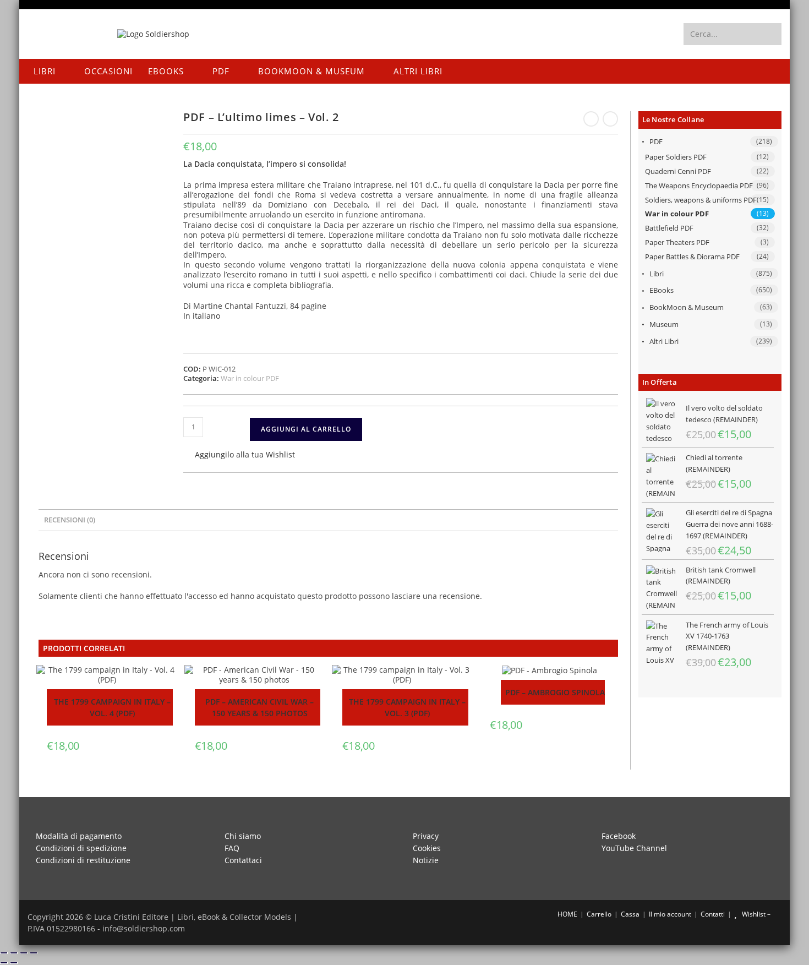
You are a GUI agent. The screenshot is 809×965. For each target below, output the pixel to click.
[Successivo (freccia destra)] (14, 963)
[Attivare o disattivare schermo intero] (14, 953)
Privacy (426, 836)
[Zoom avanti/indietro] (4, 953)
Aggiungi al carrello (306, 429)
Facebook (619, 836)
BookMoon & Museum (686, 307)
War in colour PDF (677, 214)
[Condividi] (24, 953)
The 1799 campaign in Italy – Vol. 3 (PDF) (407, 707)
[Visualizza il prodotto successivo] (610, 119)
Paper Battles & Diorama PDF (692, 256)
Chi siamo (243, 836)
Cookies (427, 848)
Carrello (599, 914)
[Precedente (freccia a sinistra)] (4, 963)
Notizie (426, 860)
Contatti (713, 914)
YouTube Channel (634, 848)
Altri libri (664, 341)
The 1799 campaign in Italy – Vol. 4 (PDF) (112, 707)
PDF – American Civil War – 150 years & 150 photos (259, 707)
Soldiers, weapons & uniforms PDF (701, 200)
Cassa (630, 914)
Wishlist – (755, 914)
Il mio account (670, 914)
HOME (566, 914)
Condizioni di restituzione (83, 860)
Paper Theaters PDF (677, 242)
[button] (239, 455)
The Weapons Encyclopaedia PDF (699, 185)
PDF (656, 141)
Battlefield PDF (669, 228)
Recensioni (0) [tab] (69, 520)
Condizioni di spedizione (81, 848)
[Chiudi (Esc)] (33, 953)
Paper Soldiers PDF (676, 157)
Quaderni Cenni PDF (678, 171)
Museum (664, 324)
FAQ (232, 848)
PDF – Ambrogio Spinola (555, 692)
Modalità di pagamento (79, 836)
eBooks (661, 290)
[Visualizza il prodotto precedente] (591, 119)
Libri (656, 274)
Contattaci (243, 860)
